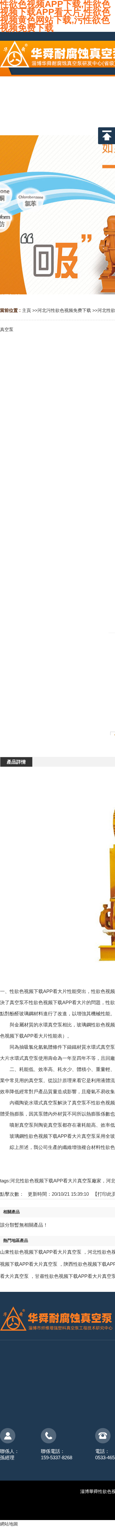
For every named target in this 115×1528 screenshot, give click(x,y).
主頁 (26, 310)
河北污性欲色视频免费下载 (64, 310)
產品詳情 (16, 761)
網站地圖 (9, 1523)
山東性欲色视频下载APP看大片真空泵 (40, 1252)
